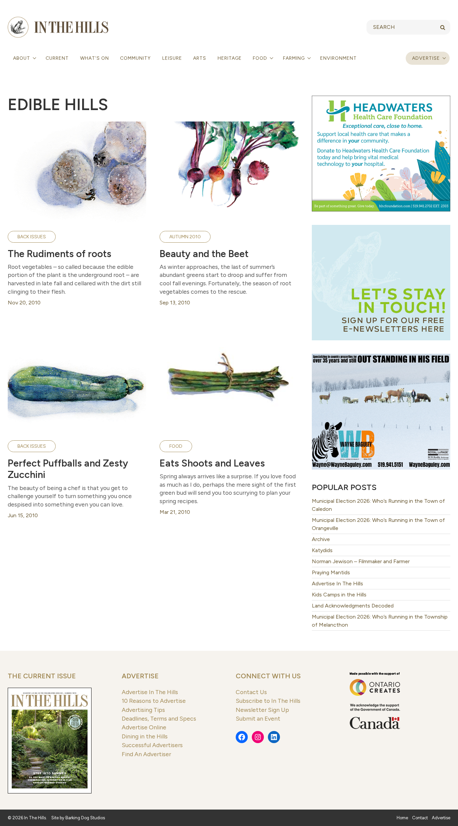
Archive (321, 539)
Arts (199, 58)
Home (402, 817)
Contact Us (251, 691)
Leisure (172, 58)
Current (57, 58)
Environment (338, 58)
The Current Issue (42, 676)
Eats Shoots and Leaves (212, 463)
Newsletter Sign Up (262, 709)
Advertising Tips (143, 709)
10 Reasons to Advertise (154, 700)
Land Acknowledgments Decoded (353, 605)
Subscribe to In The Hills (268, 700)
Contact (420, 817)
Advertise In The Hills (337, 583)
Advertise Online (144, 727)
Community (135, 58)
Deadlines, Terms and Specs (159, 718)
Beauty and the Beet (204, 253)
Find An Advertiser (146, 754)
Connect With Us (268, 676)
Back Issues (31, 237)
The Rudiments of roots (59, 253)
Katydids (322, 550)
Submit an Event (258, 718)
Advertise (426, 58)
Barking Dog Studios (85, 817)
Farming (294, 58)
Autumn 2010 (185, 237)
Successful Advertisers (152, 744)
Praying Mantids (331, 572)
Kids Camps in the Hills (339, 594)
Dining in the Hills (145, 736)
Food (261, 58)
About (22, 58)
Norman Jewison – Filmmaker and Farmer (361, 561)
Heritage (230, 58)
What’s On (94, 58)
